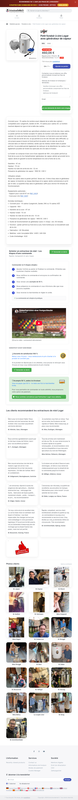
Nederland (55, 788)
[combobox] (49, 11)
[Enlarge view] (22, 44)
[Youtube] (44, 751)
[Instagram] (39, 751)
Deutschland (13, 788)
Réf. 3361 (24, 196)
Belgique (47, 788)
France (39, 788)
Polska (30, 790)
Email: (44, 99)
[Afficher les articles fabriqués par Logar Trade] (44, 31)
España (17, 790)
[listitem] (22, 44)
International (40, 790)
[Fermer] (75, 2)
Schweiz (32, 788)
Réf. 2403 (33, 193)
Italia (23, 790)
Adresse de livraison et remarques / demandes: (54, 81)
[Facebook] (34, 751)
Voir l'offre (63, 5)
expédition (56, 61)
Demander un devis (60, 252)
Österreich (23, 788)
